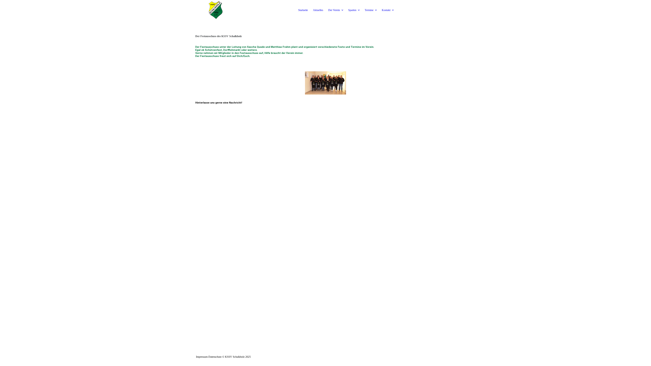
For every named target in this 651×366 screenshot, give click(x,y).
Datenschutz (215, 356)
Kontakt (386, 10)
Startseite (303, 10)
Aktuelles (318, 10)
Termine (369, 10)
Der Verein (334, 10)
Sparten (352, 10)
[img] (215, 10)
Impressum (202, 356)
